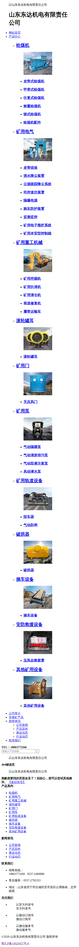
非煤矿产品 (16, 717)
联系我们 (15, 740)
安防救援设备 (17, 827)
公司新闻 (22, 724)
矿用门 (13, 808)
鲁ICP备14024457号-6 (15, 943)
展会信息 (22, 732)
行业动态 (22, 736)
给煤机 (13, 792)
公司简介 (15, 713)
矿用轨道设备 (17, 816)
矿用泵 (13, 812)
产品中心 (15, 36)
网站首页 (15, 32)
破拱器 (13, 819)
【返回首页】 (17, 782)
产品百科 (22, 728)
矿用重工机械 (17, 800)
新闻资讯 (15, 721)
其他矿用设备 (17, 831)
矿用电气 (15, 796)
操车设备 (15, 823)
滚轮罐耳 (15, 804)
